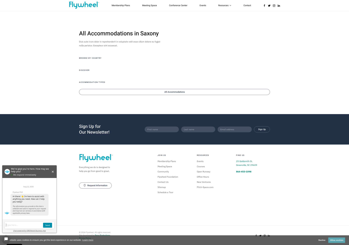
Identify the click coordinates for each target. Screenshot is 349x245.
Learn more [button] (87, 240)
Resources (223, 5)
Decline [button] (321, 240)
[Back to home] (84, 5)
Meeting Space (149, 5)
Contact (247, 5)
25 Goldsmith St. (244, 161)
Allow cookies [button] (336, 240)
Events (203, 5)
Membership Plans (121, 5)
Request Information (97, 185)
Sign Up (262, 129)
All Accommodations (174, 92)
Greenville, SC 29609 (246, 165)
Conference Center (178, 5)
